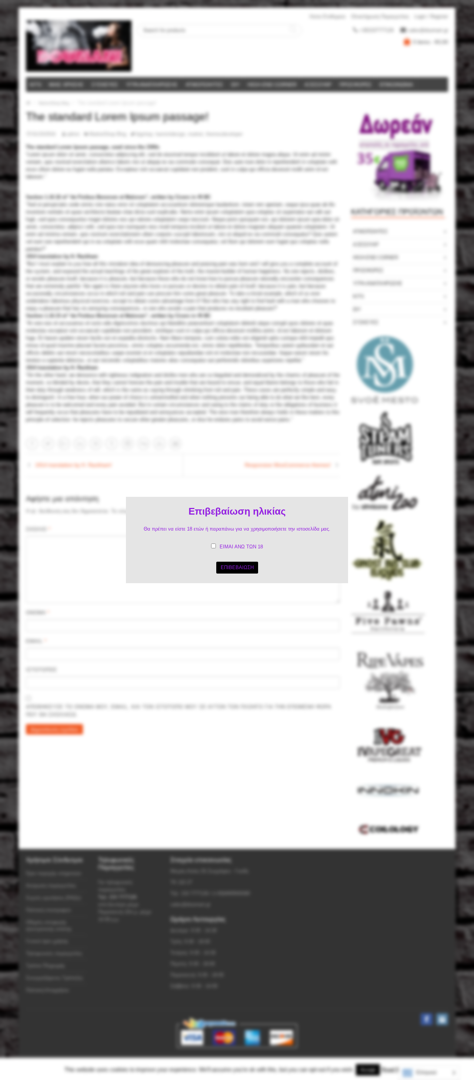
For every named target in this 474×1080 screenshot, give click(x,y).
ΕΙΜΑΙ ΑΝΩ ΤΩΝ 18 (241, 546)
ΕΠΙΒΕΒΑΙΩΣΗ (237, 567)
